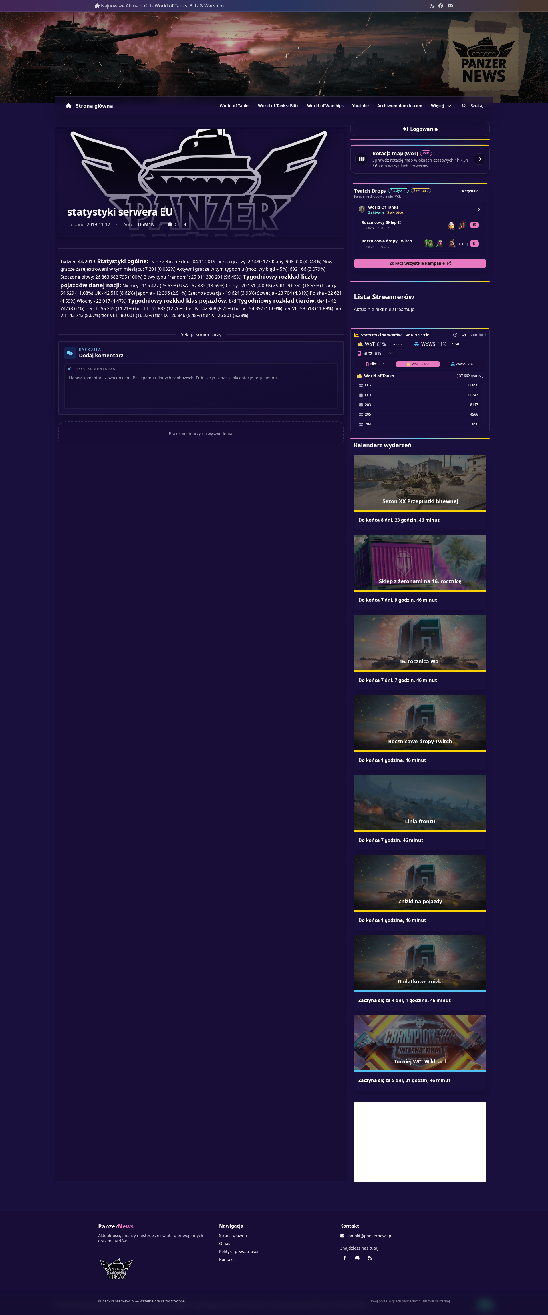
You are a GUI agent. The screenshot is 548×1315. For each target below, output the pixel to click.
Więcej (437, 105)
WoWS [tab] (465, 364)
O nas (224, 1243)
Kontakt (226, 1259)
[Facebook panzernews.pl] (440, 5)
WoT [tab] (420, 364)
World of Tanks (234, 105)
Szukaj (477, 105)
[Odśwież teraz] (464, 335)
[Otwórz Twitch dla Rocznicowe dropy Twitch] (474, 243)
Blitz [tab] (377, 364)
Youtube (360, 105)
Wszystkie (469, 190)
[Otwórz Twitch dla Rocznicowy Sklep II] (474, 225)
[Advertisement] (420, 1142)
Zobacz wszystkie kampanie (417, 263)
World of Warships (325, 105)
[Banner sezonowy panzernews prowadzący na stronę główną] (274, 57)
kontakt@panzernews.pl (369, 1235)
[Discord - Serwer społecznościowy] (450, 5)
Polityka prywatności (238, 1251)
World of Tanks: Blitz (278, 105)
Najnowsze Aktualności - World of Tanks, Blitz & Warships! (163, 6)
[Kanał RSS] (432, 5)
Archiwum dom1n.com (399, 105)
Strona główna (94, 105)
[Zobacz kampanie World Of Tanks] (479, 209)
